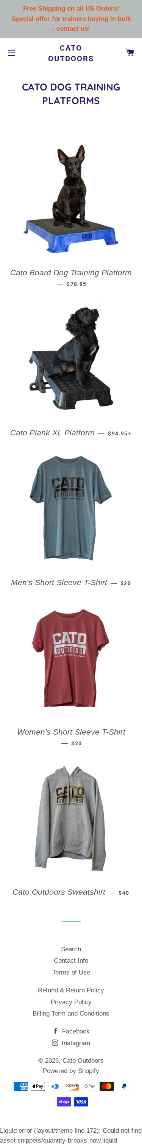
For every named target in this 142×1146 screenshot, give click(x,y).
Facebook (75, 1031)
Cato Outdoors (71, 53)
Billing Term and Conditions (71, 1013)
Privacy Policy (71, 1002)
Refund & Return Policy (71, 990)
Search (71, 949)
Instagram (75, 1043)
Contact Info (71, 960)
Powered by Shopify (71, 1071)
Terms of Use (71, 972)
